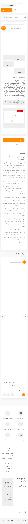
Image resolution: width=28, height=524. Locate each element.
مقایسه (19, 72)
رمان (18, 17)
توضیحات (19, 140)
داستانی (14, 17)
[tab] (13, 140)
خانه (25, 17)
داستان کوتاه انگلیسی (10, 101)
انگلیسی (21, 17)
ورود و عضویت (5, 10)
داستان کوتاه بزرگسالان (18, 102)
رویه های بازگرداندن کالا (22, 480)
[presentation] (25, 316)
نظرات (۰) (18, 144)
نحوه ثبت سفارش (20, 483)
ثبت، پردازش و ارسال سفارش (22, 485)
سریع (12, 394)
